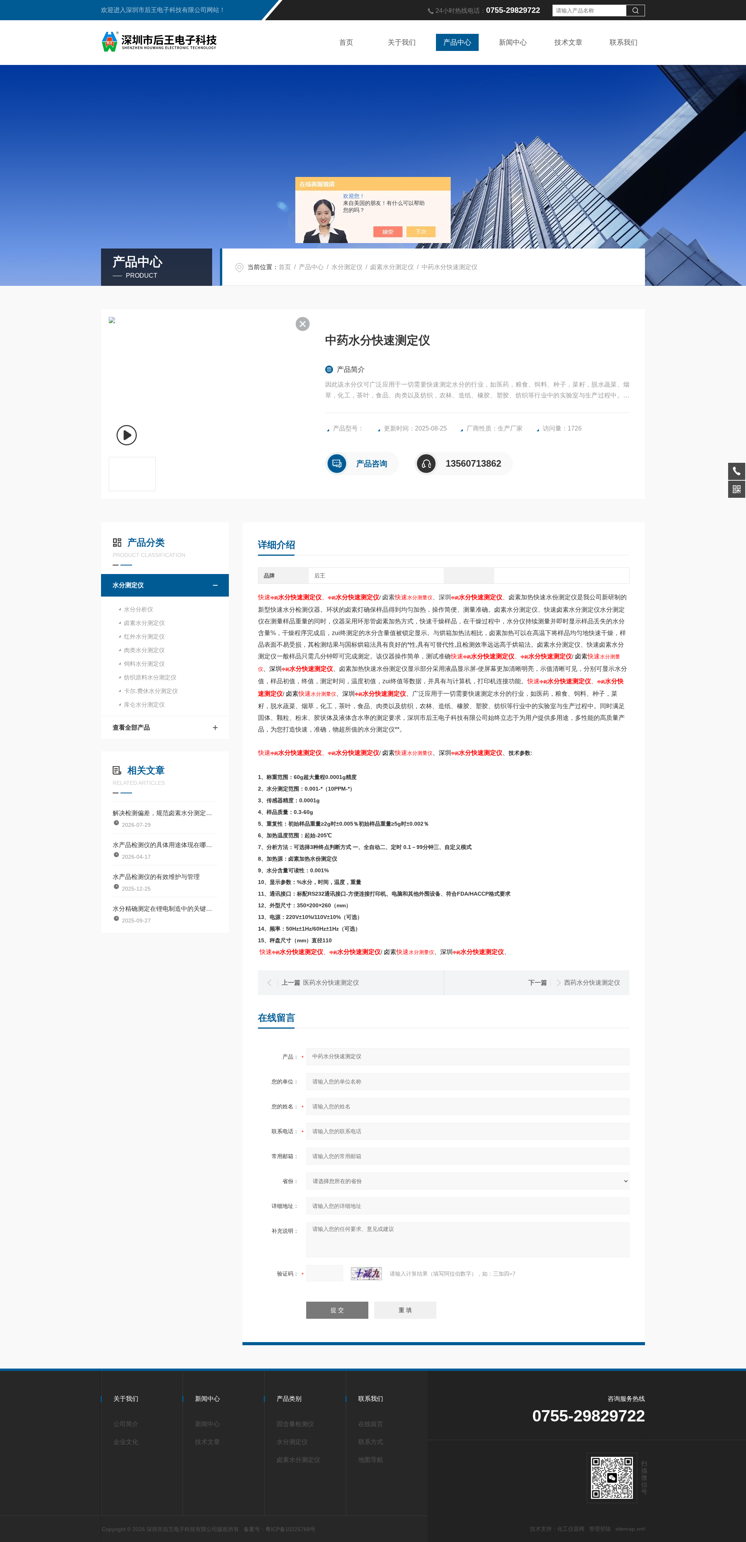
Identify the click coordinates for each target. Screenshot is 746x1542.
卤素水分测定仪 (392, 267)
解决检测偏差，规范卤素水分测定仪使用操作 (165, 813)
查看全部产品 (131, 727)
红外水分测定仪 (144, 636)
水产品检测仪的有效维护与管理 (156, 876)
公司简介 (125, 1424)
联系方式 (370, 1442)
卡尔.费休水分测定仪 (151, 691)
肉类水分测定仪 (144, 650)
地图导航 (370, 1459)
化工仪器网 (570, 1529)
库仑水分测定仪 (144, 704)
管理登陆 (600, 1529)
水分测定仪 (347, 267)
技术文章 (568, 42)
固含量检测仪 (295, 1424)
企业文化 (125, 1442)
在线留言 (370, 1424)
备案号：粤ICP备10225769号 (279, 1529)
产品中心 (457, 42)
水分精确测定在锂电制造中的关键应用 (165, 908)
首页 (346, 42)
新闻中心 (513, 42)
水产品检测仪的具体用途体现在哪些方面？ (165, 845)
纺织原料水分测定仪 (150, 677)
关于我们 (402, 42)
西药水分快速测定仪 (592, 982)
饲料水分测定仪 (144, 663)
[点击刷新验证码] (366, 1273)
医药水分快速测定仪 (331, 982)
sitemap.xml (630, 1529)
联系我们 (624, 42)
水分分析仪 (138, 609)
